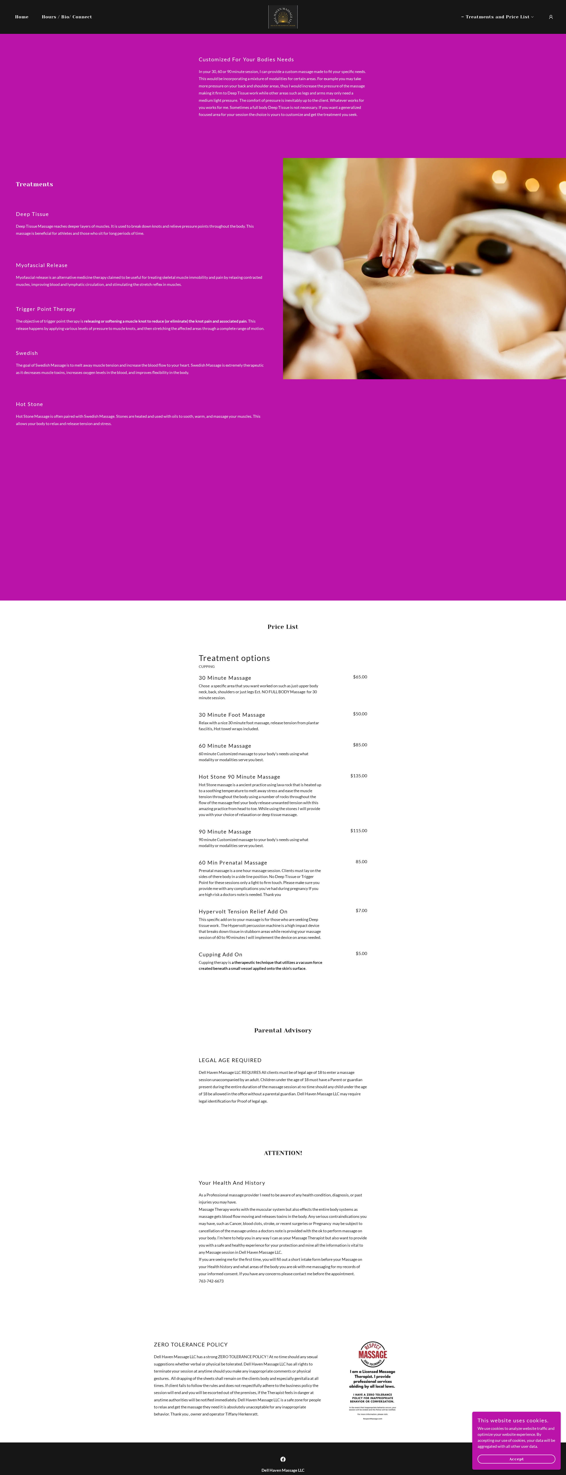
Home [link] (22, 16)
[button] (497, 17)
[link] (283, 16)
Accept (516, 1459)
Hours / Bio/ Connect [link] (67, 16)
